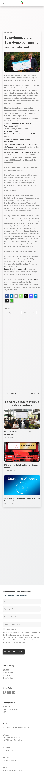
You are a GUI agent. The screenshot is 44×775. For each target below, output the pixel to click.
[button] (7, 296)
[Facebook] (4, 692)
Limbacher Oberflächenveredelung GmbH (19, 134)
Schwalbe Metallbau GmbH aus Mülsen (22, 144)
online (36, 279)
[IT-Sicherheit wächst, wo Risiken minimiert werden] (22, 452)
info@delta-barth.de (9, 760)
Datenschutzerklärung (10, 709)
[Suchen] (3, 3)
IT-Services (7, 675)
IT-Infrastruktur (8, 673)
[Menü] (40, 3)
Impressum (7, 707)
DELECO (6, 670)
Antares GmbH (12, 147)
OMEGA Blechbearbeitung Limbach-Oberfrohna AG (18, 140)
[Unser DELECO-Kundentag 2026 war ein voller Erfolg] (22, 419)
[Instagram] (13, 692)
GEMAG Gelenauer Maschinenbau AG (18, 152)
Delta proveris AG (11, 131)
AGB (4, 712)
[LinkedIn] (9, 692)
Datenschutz (12, 629)
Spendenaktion (29, 313)
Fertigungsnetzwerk (13, 313)
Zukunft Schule (8, 678)
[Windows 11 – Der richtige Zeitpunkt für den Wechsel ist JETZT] (22, 485)
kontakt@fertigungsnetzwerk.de (16, 269)
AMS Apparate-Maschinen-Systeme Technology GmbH (17, 125)
